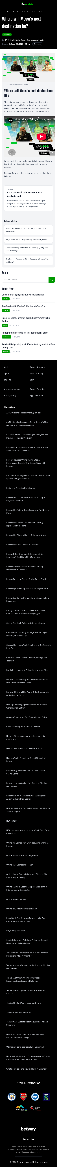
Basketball (6, 336)
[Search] (52, 280)
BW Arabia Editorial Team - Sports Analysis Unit (24, 40)
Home (4, 12)
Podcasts (11, 12)
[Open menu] (4, 4)
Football (5, 298)
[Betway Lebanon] (28, 4)
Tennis (5, 325)
